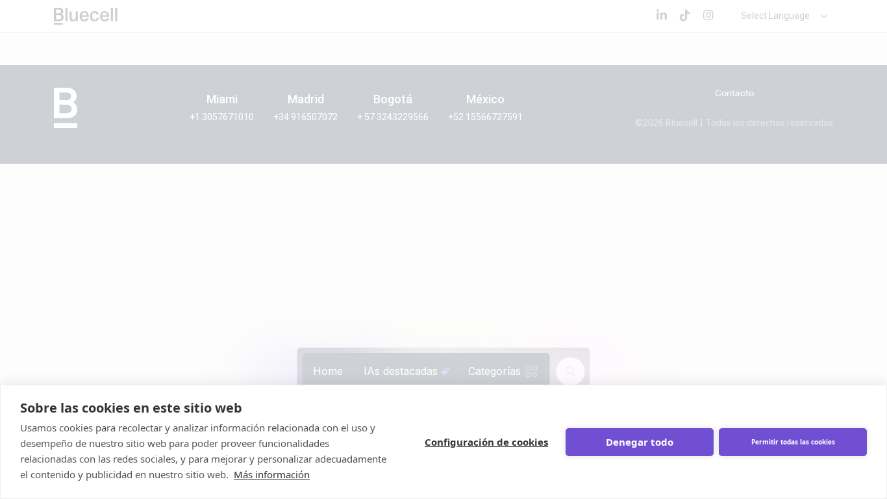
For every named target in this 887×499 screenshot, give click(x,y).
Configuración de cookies (486, 441)
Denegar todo (639, 441)
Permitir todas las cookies (793, 441)
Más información (272, 474)
